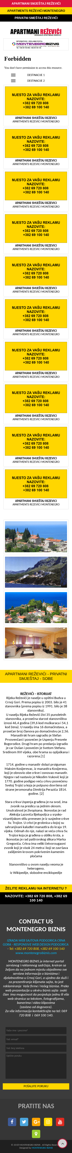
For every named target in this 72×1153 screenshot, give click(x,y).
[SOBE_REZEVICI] (36, 642)
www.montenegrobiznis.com (36, 953)
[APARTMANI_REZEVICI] (36, 536)
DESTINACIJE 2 (36, 80)
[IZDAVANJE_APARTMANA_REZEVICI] (36, 607)
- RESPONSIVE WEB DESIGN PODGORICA (39, 944)
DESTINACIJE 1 (36, 75)
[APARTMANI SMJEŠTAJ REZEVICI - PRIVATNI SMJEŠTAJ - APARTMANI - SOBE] (12, 1122)
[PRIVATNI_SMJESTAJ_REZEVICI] (36, 572)
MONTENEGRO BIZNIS (42, 1148)
